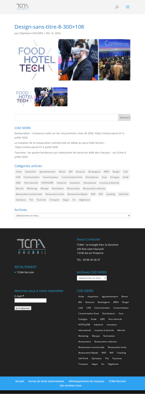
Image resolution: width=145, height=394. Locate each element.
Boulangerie (94, 171)
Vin (74, 199)
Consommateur (50, 177)
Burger (116, 171)
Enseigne (114, 177)
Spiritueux (21, 199)
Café (125, 171)
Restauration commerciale (29, 194)
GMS (18, 182)
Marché (20, 188)
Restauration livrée (54, 194)
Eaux (104, 177)
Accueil (19, 381)
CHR (18, 177)
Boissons (80, 171)
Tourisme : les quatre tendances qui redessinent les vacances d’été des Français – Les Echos (69, 152)
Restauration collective (94, 188)
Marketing (32, 188)
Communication (31, 177)
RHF (101, 194)
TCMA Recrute (25, 272)
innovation (75, 182)
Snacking (110, 194)
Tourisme (41, 199)
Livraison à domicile (109, 182)
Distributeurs (92, 177)
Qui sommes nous (71, 385)
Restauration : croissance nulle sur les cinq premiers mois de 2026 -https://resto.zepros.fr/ (68, 133)
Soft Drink (123, 194)
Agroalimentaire (47, 171)
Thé (31, 199)
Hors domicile (31, 182)
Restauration (73, 188)
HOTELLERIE (47, 182)
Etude (126, 177)
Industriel (61, 182)
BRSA (106, 171)
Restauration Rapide (77, 194)
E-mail (19, 296)
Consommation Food (72, 177)
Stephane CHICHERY (31, 33)
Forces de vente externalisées (46, 381)
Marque (44, 188)
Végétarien (84, 199)
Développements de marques (86, 381)
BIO (70, 171)
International (89, 182)
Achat (19, 171)
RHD (93, 194)
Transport (54, 199)
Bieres (62, 171)
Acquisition (30, 171)
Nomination (57, 188)
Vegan (66, 199)
